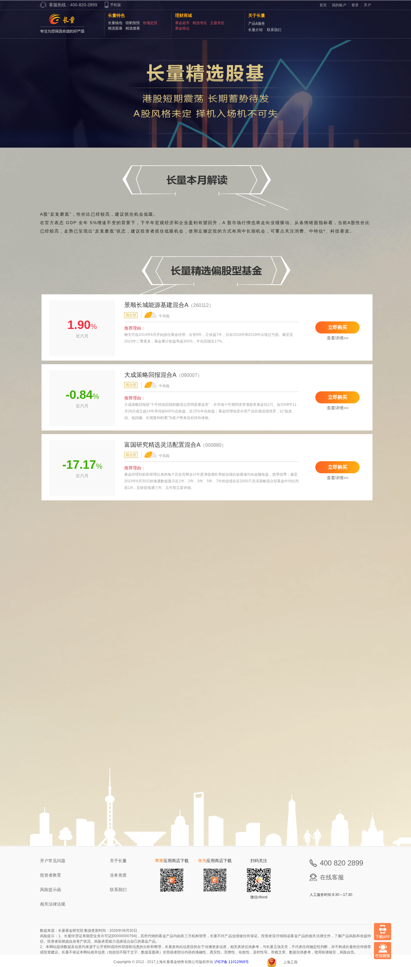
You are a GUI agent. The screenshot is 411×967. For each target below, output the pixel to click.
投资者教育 (50, 875)
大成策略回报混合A (150, 374)
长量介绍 (255, 30)
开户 (367, 5)
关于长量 (118, 860)
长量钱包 (115, 23)
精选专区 (200, 23)
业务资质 (118, 875)
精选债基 (132, 28)
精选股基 (115, 28)
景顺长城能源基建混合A (156, 305)
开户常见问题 (52, 860)
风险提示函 (50, 889)
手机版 (115, 5)
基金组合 (182, 28)
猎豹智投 (132, 23)
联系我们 (274, 30)
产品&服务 (256, 23)
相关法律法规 (52, 904)
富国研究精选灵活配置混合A (162, 444)
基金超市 (182, 23)
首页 (323, 5)
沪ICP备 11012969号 (232, 962)
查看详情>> (337, 338)
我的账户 (339, 5)
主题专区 (217, 23)
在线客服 (332, 877)
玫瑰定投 (150, 23)
